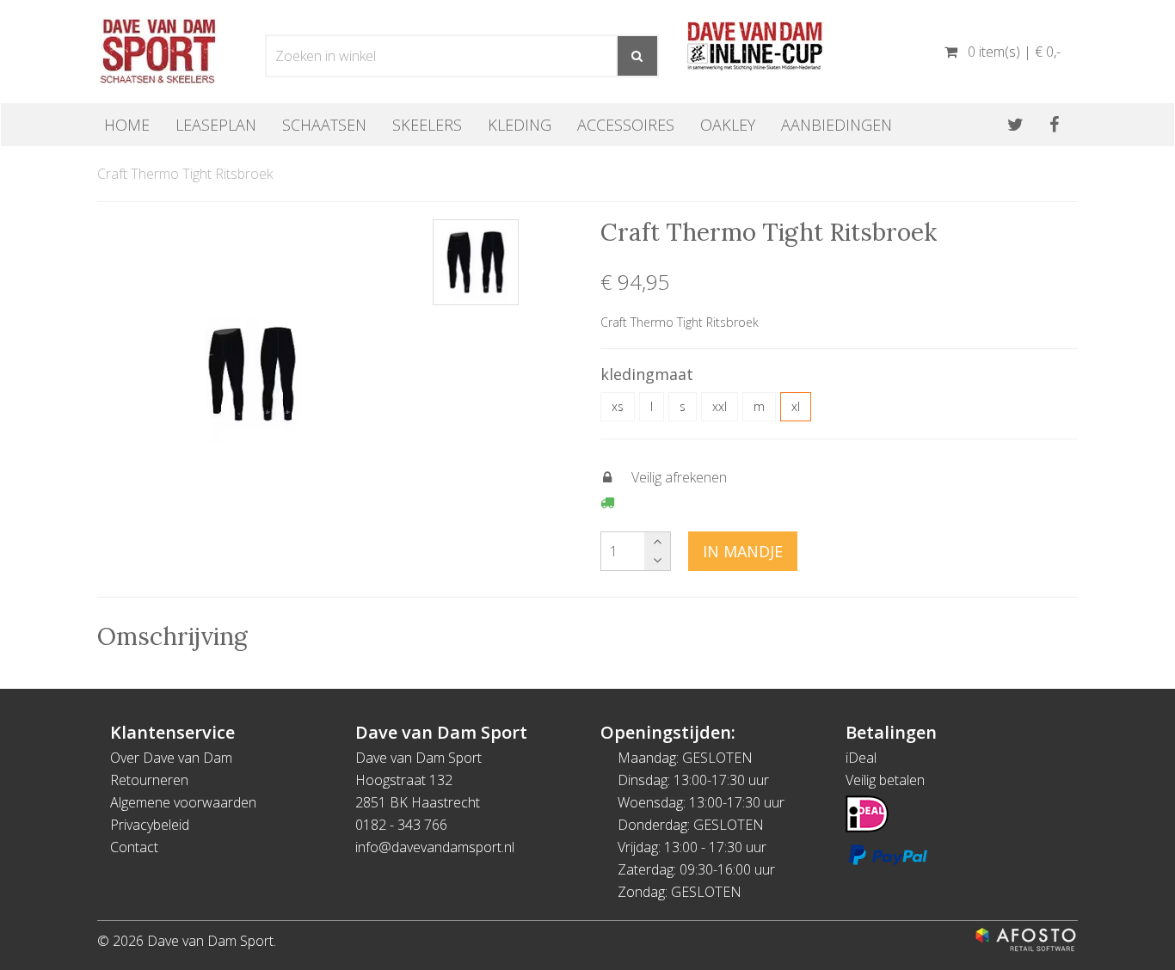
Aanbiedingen (836, 124)
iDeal (861, 757)
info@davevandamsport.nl (434, 847)
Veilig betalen (885, 779)
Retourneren (149, 779)
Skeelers (427, 124)
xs (618, 406)
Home (127, 124)
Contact (134, 847)
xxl (719, 406)
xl (795, 406)
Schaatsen (324, 124)
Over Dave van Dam (171, 757)
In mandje (743, 551)
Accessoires (625, 124)
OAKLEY (727, 124)
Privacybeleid (149, 824)
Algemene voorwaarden (183, 802)
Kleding (519, 124)
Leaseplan (215, 124)
